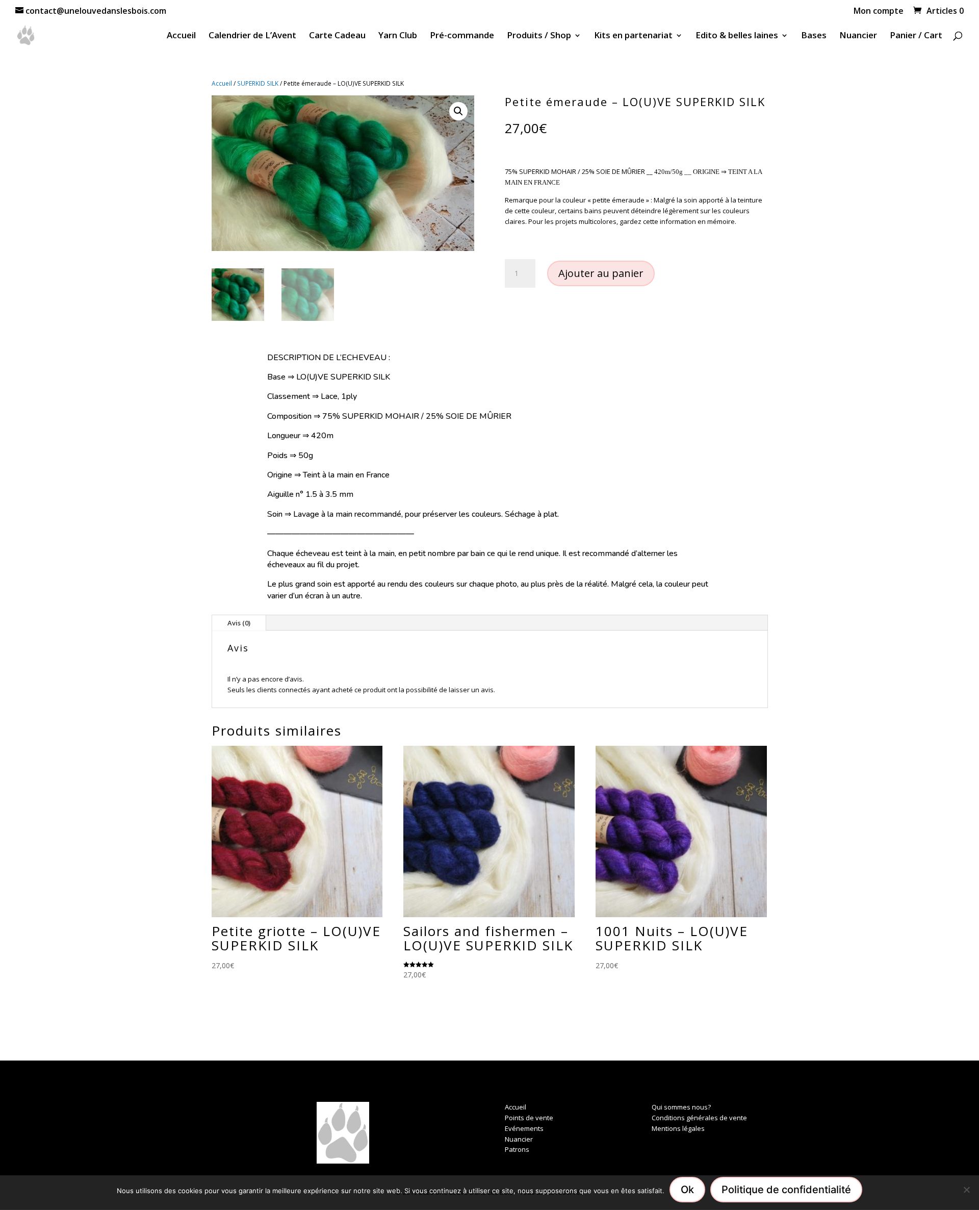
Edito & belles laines (736, 36)
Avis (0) (238, 622)
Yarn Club (397, 36)
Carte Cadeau (337, 36)
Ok (687, 1189)
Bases (814, 36)
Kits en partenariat (633, 36)
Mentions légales (678, 1128)
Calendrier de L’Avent (252, 36)
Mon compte (879, 11)
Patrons (517, 1149)
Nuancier (858, 36)
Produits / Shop (539, 36)
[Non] (966, 1189)
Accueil (181, 36)
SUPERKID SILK (257, 83)
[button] (458, 111)
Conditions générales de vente (699, 1117)
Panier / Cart (916, 36)
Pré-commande (462, 36)
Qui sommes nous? (681, 1107)
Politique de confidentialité (786, 1189)
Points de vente (529, 1117)
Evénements (524, 1128)
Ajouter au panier (600, 273)
